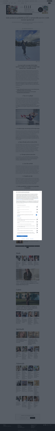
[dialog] (27, 215)
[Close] (40, 192)
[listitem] (27, 205)
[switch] (37, 206)
